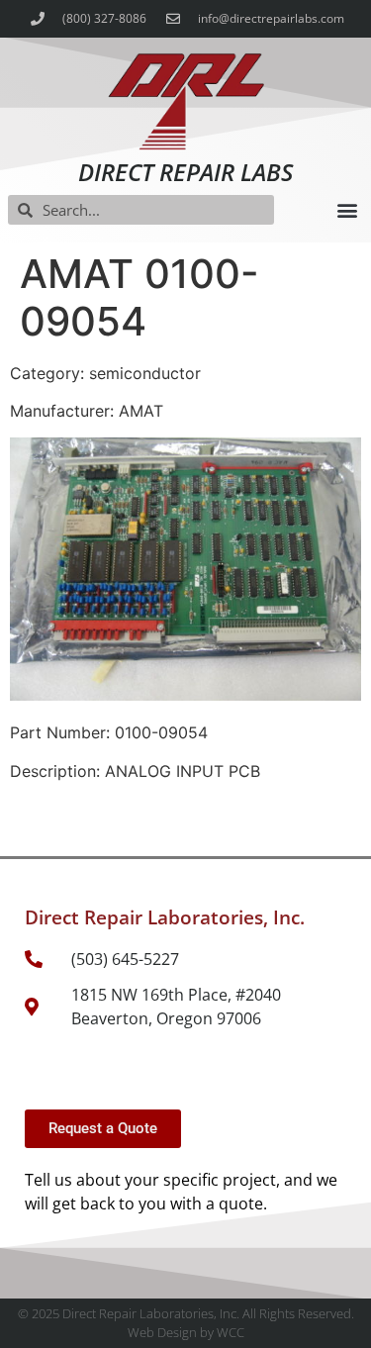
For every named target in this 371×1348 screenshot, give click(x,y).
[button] (346, 210)
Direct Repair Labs (185, 171)
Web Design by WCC (186, 1332)
